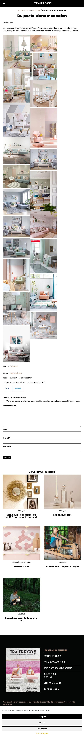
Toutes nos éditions (55, 650)
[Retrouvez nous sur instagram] (47, 677)
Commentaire (9, 406)
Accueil (21, 10)
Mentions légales (42, 733)
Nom (5, 429)
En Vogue (36, 10)
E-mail (6, 438)
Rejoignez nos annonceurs (58, 668)
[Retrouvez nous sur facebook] (44, 677)
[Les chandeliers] (62, 492)
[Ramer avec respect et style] (62, 543)
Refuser (42, 723)
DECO (28, 10)
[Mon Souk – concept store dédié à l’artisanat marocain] (21, 492)
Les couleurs (17, 562)
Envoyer (7, 458)
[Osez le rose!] (21, 543)
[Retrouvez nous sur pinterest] (51, 677)
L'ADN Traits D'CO (52, 656)
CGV (51, 689)
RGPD (46, 689)
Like (7, 388)
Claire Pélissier (16, 373)
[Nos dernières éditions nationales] (21, 669)
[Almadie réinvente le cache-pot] (21, 595)
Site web (7, 446)
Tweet (18, 388)
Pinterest (14, 366)
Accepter (42, 717)
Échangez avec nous (54, 662)
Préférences (42, 729)
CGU (56, 689)
